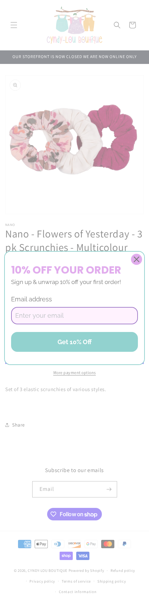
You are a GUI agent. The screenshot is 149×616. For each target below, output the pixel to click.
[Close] (136, 259)
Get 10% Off (75, 342)
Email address (31, 299)
